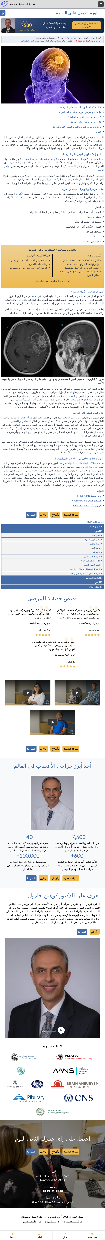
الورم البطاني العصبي (93, 556)
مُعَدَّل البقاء (94, 586)
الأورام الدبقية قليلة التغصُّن (91, 560)
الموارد (97, 131)
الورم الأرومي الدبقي (93, 564)
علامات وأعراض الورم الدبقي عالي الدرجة (80, 112)
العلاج (97, 582)
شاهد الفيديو (48, 1030)
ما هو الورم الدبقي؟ (93, 539)
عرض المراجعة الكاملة (89, 623)
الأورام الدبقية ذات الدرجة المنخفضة (39, 159)
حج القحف (73, 396)
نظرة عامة (96, 526)
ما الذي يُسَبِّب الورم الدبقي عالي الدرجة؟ (80, 107)
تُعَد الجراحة (23, 417)
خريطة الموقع (52, 1221)
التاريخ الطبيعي (93, 577)
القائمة (101, 5)
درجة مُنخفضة (96, 543)
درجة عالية (97, 548)
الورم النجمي (96, 552)
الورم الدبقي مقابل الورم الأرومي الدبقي (86, 569)
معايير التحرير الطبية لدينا (30, 40)
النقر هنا (40, 280)
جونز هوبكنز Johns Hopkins (87, 505)
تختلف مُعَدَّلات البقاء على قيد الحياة (86, 463)
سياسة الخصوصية (73, 1221)
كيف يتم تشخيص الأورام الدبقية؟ (84, 117)
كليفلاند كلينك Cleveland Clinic (85, 500)
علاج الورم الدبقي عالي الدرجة (86, 121)
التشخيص (32, 296)
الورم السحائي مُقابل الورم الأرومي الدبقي (85, 573)
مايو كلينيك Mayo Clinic (89, 495)
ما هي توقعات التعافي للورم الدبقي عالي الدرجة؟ (76, 126)
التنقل (3, 14)
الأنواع (97, 531)
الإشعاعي (26, 421)
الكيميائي (15, 421)
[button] (77, 692)
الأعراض (19, 193)
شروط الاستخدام (32, 1221)
